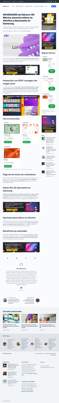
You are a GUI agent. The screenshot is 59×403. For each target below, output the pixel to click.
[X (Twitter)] (16, 258)
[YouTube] (55, 1)
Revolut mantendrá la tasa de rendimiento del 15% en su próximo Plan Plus (11, 326)
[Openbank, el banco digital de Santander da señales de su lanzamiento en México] (43, 172)
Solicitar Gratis (8, 142)
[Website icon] (21, 288)
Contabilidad (14, 1)
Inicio (13, 6)
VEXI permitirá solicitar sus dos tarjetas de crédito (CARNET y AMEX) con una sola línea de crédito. (50, 140)
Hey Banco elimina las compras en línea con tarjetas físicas (50, 157)
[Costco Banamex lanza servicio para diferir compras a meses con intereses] (5, 373)
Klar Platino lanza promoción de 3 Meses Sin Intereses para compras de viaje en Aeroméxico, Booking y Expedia (52, 343)
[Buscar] (50, 6)
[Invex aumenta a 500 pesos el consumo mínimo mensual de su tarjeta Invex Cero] (5, 381)
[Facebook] (7, 258)
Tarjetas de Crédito (20, 6)
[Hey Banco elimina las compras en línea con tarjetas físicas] (43, 157)
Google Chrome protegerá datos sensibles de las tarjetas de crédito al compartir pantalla (51, 149)
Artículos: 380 (21, 290)
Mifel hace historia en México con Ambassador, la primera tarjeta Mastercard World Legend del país (38, 343)
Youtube (53, 6)
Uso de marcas (53, 355)
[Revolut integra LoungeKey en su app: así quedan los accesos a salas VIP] (48, 318)
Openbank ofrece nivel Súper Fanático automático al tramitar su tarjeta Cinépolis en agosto (11, 344)
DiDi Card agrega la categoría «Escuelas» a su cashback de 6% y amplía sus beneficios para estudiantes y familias (24, 343)
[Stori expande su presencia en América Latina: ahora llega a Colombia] (43, 164)
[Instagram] (51, 1)
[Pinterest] (53, 1)
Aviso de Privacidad (39, 353)
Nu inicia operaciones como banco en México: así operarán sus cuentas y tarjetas (29, 326)
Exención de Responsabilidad (50, 353)
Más (46, 6)
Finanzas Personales (6, 1)
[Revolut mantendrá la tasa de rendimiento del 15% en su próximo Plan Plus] (11, 318)
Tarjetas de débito (28, 6)
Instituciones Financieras (39, 6)
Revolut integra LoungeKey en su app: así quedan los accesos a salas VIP (47, 326)
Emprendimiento (21, 1)
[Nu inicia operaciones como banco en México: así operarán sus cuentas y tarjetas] (29, 318)
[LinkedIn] (35, 258)
